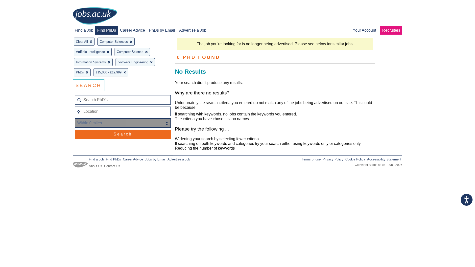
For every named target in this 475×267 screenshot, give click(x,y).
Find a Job (84, 30)
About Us (95, 166)
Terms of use (311, 159)
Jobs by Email (155, 159)
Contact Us (112, 166)
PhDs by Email (162, 30)
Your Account (364, 30)
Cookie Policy (355, 159)
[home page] (95, 16)
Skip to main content (20, 4)
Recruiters (391, 30)
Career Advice (132, 30)
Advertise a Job (192, 30)
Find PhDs (106, 30)
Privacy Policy (333, 159)
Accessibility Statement (384, 159)
